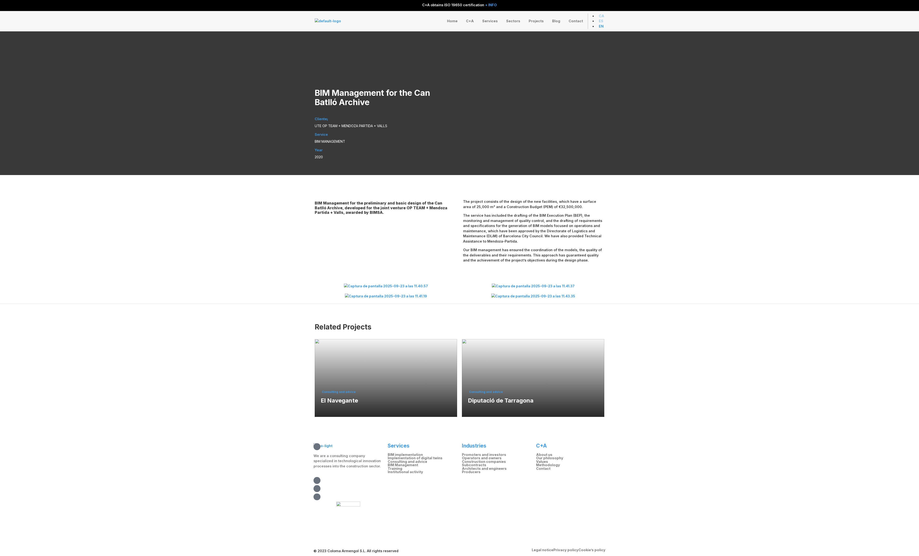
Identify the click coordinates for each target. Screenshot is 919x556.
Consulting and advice (339, 392)
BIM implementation (405, 454)
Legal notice (542, 550)
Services (490, 21)
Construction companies (484, 461)
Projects (536, 21)
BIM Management (403, 465)
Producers (471, 472)
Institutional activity (405, 472)
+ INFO (491, 5)
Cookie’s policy (591, 550)
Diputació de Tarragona (500, 400)
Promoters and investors (484, 454)
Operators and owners (482, 458)
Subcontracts (474, 465)
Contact (576, 21)
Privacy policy (565, 550)
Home (452, 21)
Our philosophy (549, 458)
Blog (556, 21)
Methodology (548, 465)
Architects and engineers (484, 468)
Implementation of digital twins (415, 458)
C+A (470, 21)
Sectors (513, 21)
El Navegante (339, 400)
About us (544, 454)
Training (395, 468)
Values (542, 461)
